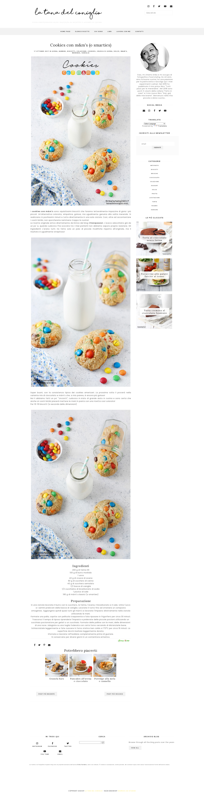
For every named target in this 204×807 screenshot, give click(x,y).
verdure (154, 210)
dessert (154, 185)
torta (154, 201)
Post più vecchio (115, 694)
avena (55, 51)
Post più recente (46, 694)
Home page (65, 31)
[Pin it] (44, 645)
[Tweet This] (39, 645)
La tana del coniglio (93, 791)
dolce (116, 51)
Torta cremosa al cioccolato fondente (154, 311)
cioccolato (154, 177)
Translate (162, 126)
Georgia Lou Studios (127, 791)
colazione (82, 51)
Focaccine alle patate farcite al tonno (154, 275)
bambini (62, 51)
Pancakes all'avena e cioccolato (80, 680)
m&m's (124, 51)
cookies (92, 51)
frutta (154, 193)
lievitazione (154, 197)
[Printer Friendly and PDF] (123, 641)
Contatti (139, 31)
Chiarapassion (96, 223)
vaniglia (85, 53)
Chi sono (98, 31)
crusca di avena (105, 51)
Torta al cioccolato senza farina (155, 239)
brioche (154, 173)
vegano (154, 205)
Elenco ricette (82, 31)
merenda (76, 53)
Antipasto (154, 165)
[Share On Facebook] (34, 645)
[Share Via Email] (49, 645)
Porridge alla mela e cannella (104, 680)
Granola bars (56, 678)
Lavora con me (124, 31)
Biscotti (71, 51)
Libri (110, 31)
